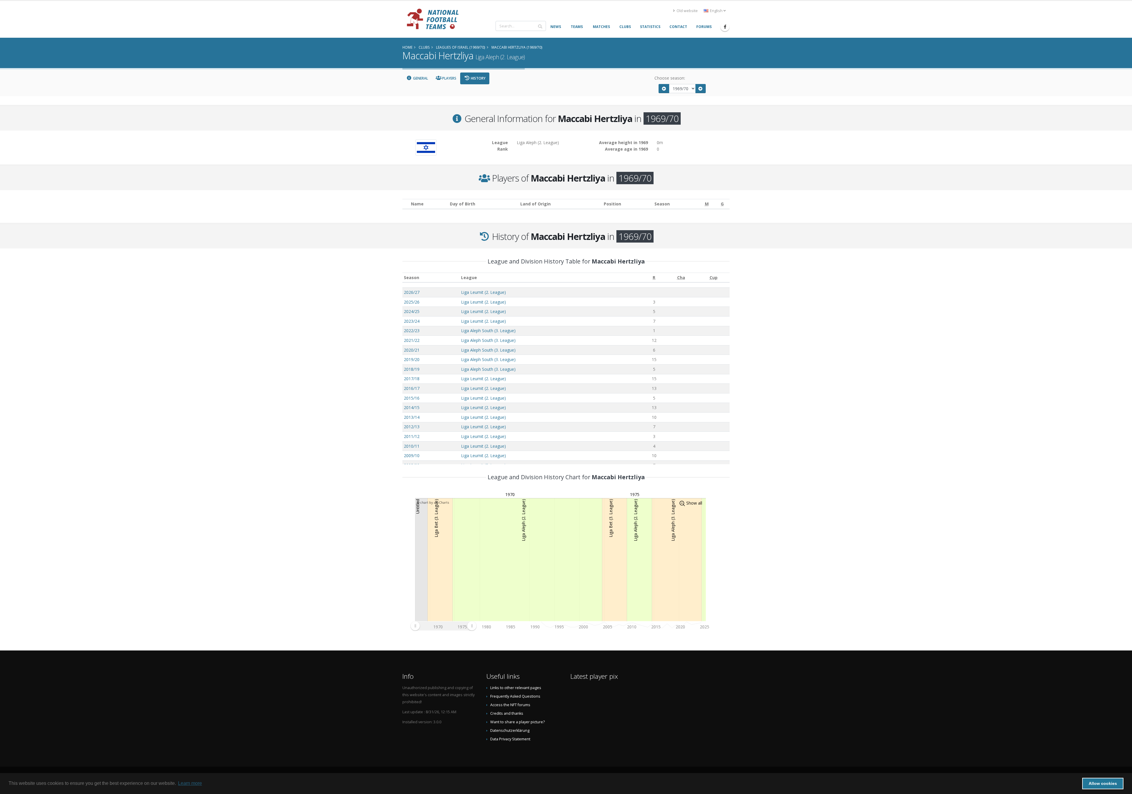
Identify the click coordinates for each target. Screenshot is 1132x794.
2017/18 (411, 378)
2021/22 (411, 340)
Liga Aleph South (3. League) (488, 330)
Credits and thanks (506, 713)
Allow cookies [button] (1103, 783)
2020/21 (411, 350)
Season (411, 277)
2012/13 (411, 426)
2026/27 (411, 292)
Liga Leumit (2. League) (483, 292)
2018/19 (411, 369)
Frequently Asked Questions (515, 696)
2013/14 (411, 417)
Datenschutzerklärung (509, 730)
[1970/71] (700, 88)
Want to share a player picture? (517, 721)
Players (448, 78)
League (469, 277)
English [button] (716, 10)
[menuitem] (443, 625)
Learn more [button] (190, 783)
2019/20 (411, 359)
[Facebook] (724, 26)
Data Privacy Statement (510, 739)
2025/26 (411, 302)
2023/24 (411, 321)
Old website (687, 10)
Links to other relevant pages (515, 687)
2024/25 (411, 311)
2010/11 (411, 446)
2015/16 (411, 398)
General (420, 78)
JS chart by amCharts (433, 502)
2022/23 (411, 330)
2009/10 (411, 455)
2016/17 (411, 388)
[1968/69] (664, 88)
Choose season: (669, 78)
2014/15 (411, 407)
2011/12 (411, 436)
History (478, 78)
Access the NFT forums (510, 704)
